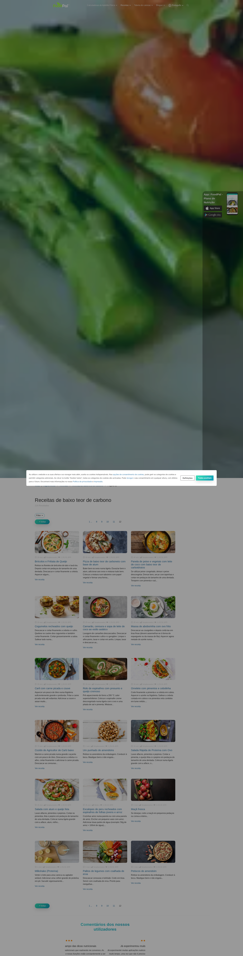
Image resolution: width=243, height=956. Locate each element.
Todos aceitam (204, 478)
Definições (188, 478)
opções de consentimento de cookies (128, 474)
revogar (130, 478)
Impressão (98, 481)
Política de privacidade (82, 481)
